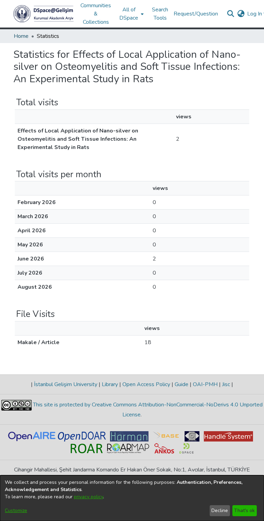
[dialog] (132, 498)
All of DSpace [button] (128, 14)
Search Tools (160, 14)
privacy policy (88, 496)
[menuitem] (131, 14)
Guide (181, 384)
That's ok (244, 510)
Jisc (226, 384)
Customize (16, 510)
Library (109, 384)
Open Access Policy (146, 384)
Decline (219, 510)
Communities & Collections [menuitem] (95, 14)
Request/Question (196, 14)
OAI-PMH (205, 384)
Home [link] (21, 36)
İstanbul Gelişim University (66, 384)
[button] (43, 13)
